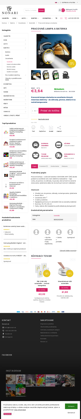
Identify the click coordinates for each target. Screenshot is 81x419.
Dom (5, 40)
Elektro (6, 48)
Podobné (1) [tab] (43, 166)
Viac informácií (20, 410)
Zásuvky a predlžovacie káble (13, 79)
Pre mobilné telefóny (12, 75)
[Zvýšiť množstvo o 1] (37, 111)
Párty (6, 104)
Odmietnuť (71, 412)
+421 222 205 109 (10, 331)
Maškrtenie (8, 100)
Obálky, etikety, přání (12, 115)
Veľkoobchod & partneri (49, 336)
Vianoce (7, 112)
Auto (6, 44)
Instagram (9, 337)
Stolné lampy (11, 69)
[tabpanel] (42, 283)
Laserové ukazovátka (13, 64)
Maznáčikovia (9, 96)
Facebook (8, 334)
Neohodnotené (43, 119)
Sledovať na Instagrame (18, 396)
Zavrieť (70, 135)
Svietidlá (9, 62)
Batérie (7, 52)
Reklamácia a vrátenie (48, 333)
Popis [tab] (34, 166)
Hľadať (41, 10)
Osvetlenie (9, 58)
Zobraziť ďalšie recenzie (68, 251)
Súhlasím (71, 406)
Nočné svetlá (11, 67)
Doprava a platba (68, 2)
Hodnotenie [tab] (55, 166)
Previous (72, 259)
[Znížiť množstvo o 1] (32, 111)
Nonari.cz (43, 341)
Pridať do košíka (50, 110)
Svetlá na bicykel (12, 72)
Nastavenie (7, 414)
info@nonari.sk (10, 327)
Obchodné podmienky (48, 327)
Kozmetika (8, 84)
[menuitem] (6, 18)
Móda (6, 108)
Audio (7, 55)
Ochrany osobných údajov (50, 330)
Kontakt (43, 339)
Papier (6, 92)
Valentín (7, 36)
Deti (5, 88)
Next (74, 259)
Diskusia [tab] (64, 166)
